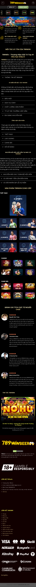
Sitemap (5, 491)
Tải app (4, 514)
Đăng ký (5, 516)
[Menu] (2, 3)
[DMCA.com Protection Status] (18, 451)
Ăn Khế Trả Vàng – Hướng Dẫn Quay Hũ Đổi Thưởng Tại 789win (18, 424)
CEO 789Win (6, 535)
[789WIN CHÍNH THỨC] (18, 3)
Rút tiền (5, 521)
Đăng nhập (5, 517)
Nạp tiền (5, 519)
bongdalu (4, 575)
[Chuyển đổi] (3, 77)
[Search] (33, 3)
